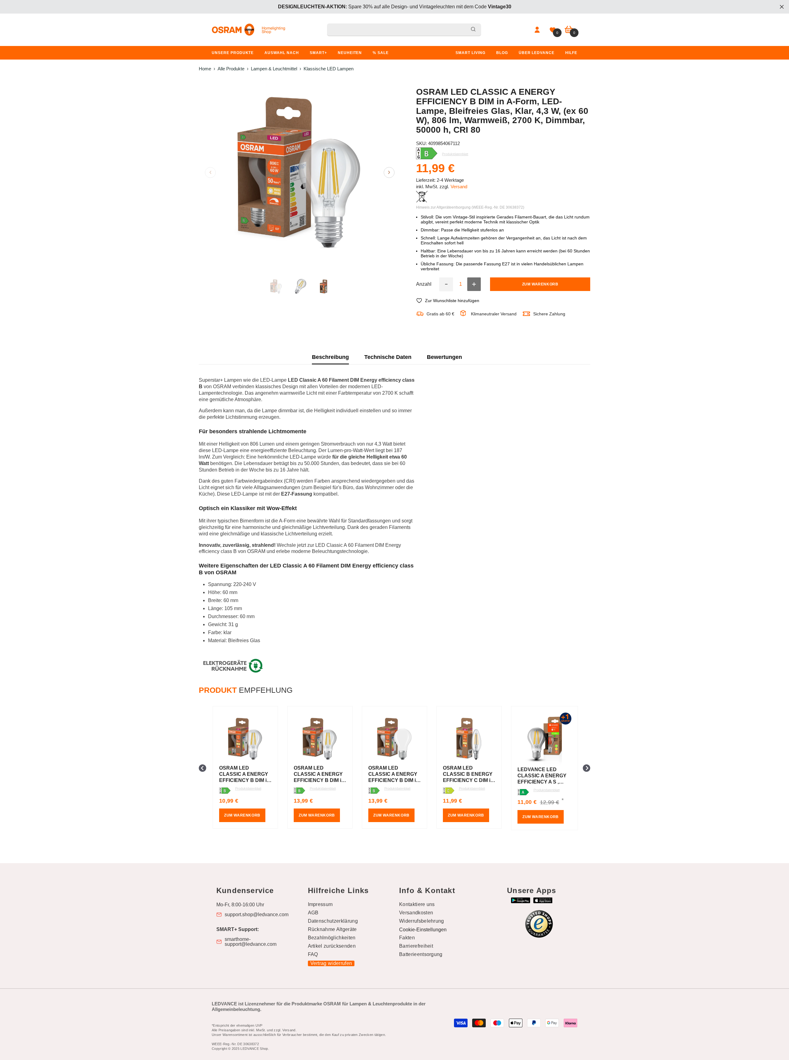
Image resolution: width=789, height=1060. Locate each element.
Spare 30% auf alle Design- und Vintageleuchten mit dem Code (394, 6)
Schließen (781, 7)
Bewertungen (444, 357)
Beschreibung (330, 357)
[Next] (389, 172)
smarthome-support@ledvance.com (250, 942)
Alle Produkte (231, 68)
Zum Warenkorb (540, 284)
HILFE (571, 53)
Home (205, 68)
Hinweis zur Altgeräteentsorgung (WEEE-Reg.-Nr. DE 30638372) (470, 207)
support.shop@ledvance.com (256, 914)
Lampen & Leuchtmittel (274, 68)
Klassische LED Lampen (329, 68)
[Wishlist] (552, 30)
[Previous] (210, 172)
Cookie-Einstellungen (423, 929)
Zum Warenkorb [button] (242, 815)
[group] (245, 768)
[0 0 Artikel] (569, 30)
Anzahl (423, 284)
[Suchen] (404, 29)
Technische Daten (387, 357)
